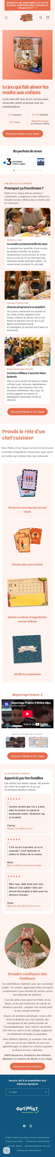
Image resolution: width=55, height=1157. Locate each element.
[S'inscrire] (45, 1092)
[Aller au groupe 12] (41, 170)
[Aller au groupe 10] (36, 170)
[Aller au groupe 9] (33, 170)
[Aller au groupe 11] (38, 170)
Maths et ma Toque (21, 1137)
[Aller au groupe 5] (23, 170)
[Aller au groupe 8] (31, 170)
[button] (6, 17)
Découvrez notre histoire (27, 1066)
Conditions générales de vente (38, 1146)
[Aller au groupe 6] (26, 170)
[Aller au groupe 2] (16, 170)
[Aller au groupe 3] (19, 170)
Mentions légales (14, 1146)
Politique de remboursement (29, 1150)
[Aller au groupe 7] (28, 170)
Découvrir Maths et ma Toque (22, 133)
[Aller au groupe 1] (14, 170)
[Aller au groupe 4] (21, 170)
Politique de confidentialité (37, 1141)
